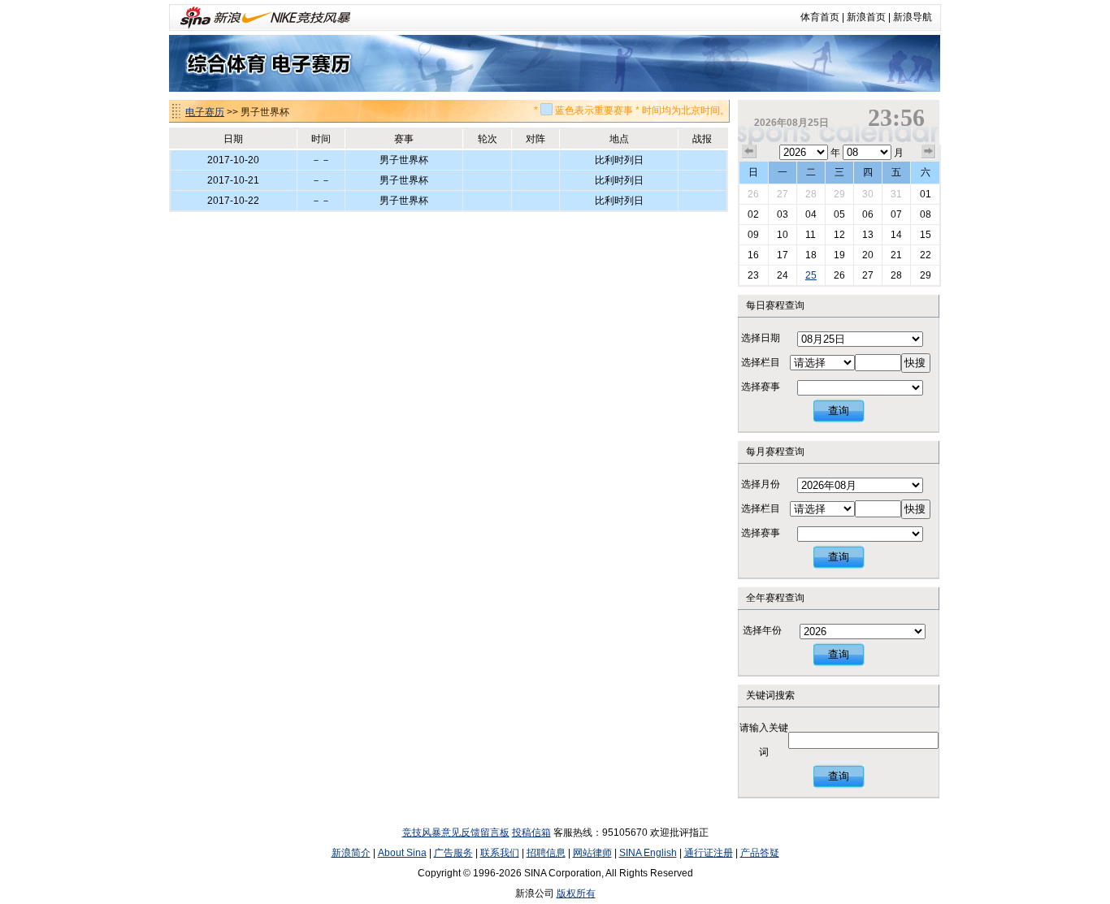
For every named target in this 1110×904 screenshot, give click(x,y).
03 (782, 214)
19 (839, 255)
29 (839, 194)
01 (925, 194)
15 (925, 234)
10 (782, 234)
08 (925, 214)
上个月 (749, 152)
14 (896, 234)
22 (925, 255)
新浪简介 (351, 853)
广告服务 (453, 853)
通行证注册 (708, 853)
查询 (838, 410)
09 (753, 234)
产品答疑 (759, 853)
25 (811, 275)
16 (753, 255)
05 (839, 214)
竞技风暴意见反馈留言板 (455, 832)
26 (753, 194)
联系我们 (499, 853)
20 (868, 255)
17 (782, 255)
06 (868, 214)
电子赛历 (204, 112)
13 (868, 234)
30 (868, 194)
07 (896, 214)
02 (753, 214)
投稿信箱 (531, 832)
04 (811, 214)
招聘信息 (546, 853)
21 (896, 255)
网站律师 (592, 853)
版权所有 (576, 893)
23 (753, 275)
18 (811, 255)
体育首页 (819, 17)
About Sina (402, 853)
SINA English (648, 853)
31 (896, 194)
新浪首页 (866, 17)
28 (811, 194)
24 (782, 275)
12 (839, 234)
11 (810, 234)
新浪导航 (912, 17)
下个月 (928, 152)
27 (782, 194)
